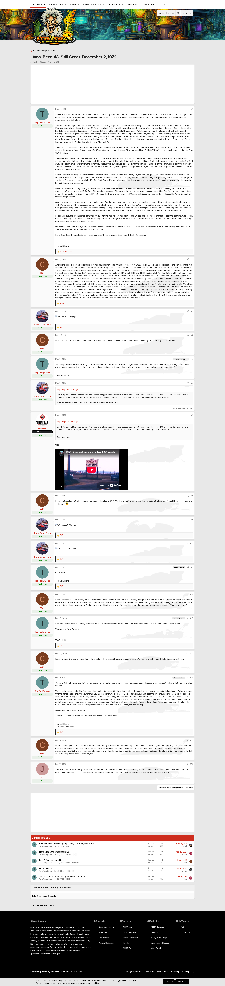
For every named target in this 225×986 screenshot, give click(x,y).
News (73, 4)
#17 (191, 764)
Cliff (185, 863)
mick (185, 846)
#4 (192, 335)
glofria (184, 871)
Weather (132, 4)
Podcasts (114, 4)
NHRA (68, 846)
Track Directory (152, 4)
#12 (191, 594)
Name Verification (106, 927)
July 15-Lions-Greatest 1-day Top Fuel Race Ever (62, 876)
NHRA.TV (127, 948)
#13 (191, 618)
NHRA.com (127, 927)
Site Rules (103, 932)
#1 (192, 109)
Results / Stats (92, 4)
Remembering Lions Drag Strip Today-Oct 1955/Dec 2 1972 (67, 843)
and (66, 251)
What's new (56, 4)
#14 (191, 653)
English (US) (137, 972)
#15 (191, 677)
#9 (192, 519)
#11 (192, 567)
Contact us (149, 972)
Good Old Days (72, 863)
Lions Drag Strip (46, 868)
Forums (37, 4)
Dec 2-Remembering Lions (51, 860)
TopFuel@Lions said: (66, 389)
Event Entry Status (131, 937)
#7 (192, 415)
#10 (191, 543)
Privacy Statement (106, 943)
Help (187, 972)
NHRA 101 (155, 932)
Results (126, 943)
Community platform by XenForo (56, 972)
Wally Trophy (156, 948)
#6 (192, 383)
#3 (192, 311)
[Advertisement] (110, 84)
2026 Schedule (129, 932)
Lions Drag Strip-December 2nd (54, 852)
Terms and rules (162, 972)
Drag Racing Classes (160, 943)
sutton (184, 854)
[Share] (188, 109)
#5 (192, 359)
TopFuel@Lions (39, 62)
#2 (192, 259)
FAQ (182, 927)
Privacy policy (177, 972)
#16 (191, 740)
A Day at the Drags (159, 937)
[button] (44, 4)
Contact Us (185, 932)
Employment (104, 937)
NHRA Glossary (157, 927)
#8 (192, 495)
